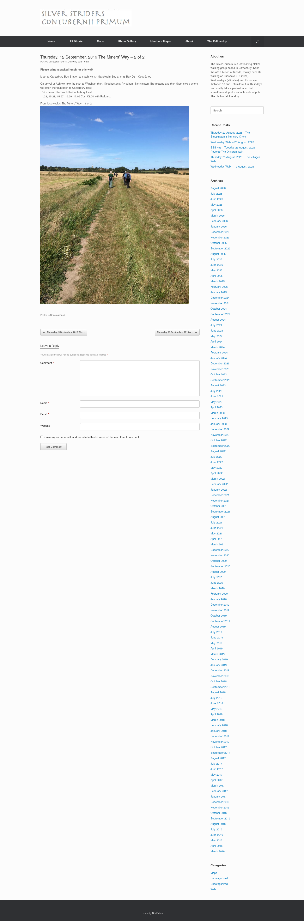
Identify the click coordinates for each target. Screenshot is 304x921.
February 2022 (219, 484)
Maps (100, 41)
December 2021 (220, 495)
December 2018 (220, 670)
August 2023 (218, 385)
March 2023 (218, 413)
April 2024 (217, 341)
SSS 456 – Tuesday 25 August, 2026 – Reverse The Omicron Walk (234, 149)
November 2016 (220, 807)
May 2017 (216, 774)
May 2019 (216, 643)
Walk (213, 889)
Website (45, 426)
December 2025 (220, 232)
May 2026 (216, 204)
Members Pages (160, 41)
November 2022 (220, 435)
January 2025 (219, 292)
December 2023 (220, 363)
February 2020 (219, 593)
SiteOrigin (157, 913)
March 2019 (218, 654)
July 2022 (216, 457)
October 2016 (219, 813)
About (189, 41)
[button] (257, 41)
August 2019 (218, 626)
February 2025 (219, 287)
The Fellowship (217, 41)
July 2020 (216, 577)
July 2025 (216, 259)
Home (51, 41)
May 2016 (216, 840)
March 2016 (218, 851)
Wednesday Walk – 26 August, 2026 (232, 142)
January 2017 (219, 796)
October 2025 (219, 243)
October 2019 (219, 615)
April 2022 (217, 473)
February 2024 (219, 352)
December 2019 (220, 604)
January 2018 (219, 731)
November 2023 (220, 369)
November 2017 (220, 742)
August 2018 (218, 692)
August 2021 (218, 517)
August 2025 (218, 254)
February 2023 (219, 418)
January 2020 (219, 599)
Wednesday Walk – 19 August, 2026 (232, 166)
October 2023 (219, 374)
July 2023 (216, 391)
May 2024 (216, 336)
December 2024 (220, 297)
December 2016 (220, 802)
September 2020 (220, 566)
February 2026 (219, 221)
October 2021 (219, 506)
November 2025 (220, 237)
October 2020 (219, 561)
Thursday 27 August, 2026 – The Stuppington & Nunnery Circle (230, 135)
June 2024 (217, 330)
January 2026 (219, 226)
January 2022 (219, 489)
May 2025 (216, 270)
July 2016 (216, 829)
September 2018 (220, 687)
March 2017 (218, 785)
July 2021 (216, 522)
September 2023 (220, 380)
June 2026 (217, 199)
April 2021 (217, 539)
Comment (47, 363)
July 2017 (216, 763)
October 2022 (219, 440)
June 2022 (217, 462)
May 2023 (216, 402)
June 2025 (217, 265)
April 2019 (217, 648)
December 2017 (220, 736)
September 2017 (220, 753)
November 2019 (220, 610)
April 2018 (217, 714)
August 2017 (218, 758)
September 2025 (220, 248)
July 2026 (216, 193)
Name (44, 403)
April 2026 (217, 210)
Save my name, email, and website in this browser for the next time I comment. (92, 437)
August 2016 (218, 824)
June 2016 (217, 835)
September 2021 (220, 511)
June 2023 (217, 396)
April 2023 (217, 407)
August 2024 (218, 319)
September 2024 (220, 314)
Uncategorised (219, 878)
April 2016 (217, 846)
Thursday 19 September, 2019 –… (177, 332)
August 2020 (218, 572)
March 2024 (218, 347)
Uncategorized (57, 314)
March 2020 (218, 588)
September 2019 (220, 621)
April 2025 (217, 276)
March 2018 (218, 720)
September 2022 (220, 446)
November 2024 (220, 303)
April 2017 (217, 780)
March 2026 (218, 215)
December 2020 (220, 550)
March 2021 (218, 544)
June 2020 (217, 582)
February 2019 (219, 659)
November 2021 (220, 500)
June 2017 (217, 769)
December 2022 (220, 429)
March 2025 (218, 281)
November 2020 (220, 555)
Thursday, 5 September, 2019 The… (64, 332)
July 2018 (216, 698)
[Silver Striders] (86, 17)
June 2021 (217, 528)
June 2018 (217, 703)
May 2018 (216, 709)
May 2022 (216, 467)
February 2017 (219, 791)
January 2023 (219, 424)
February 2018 (219, 725)
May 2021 (216, 533)
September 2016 (220, 818)
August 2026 (218, 188)
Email (44, 414)
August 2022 (218, 451)
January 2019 (219, 665)
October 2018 (219, 681)
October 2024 (219, 308)
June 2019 (217, 637)
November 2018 (220, 676)
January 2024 (219, 358)
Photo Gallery (127, 41)
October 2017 (219, 747)
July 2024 (216, 325)
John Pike (83, 61)
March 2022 (218, 478)
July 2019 (216, 632)
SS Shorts (76, 41)
